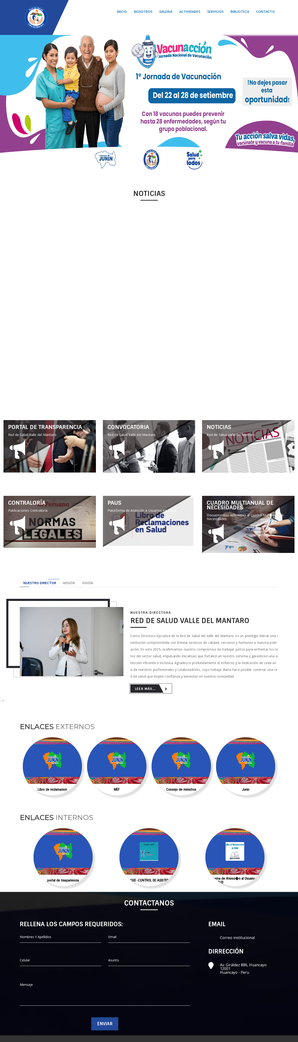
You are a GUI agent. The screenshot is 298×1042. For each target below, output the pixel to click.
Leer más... (49, 434)
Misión (69, 583)
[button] (22, 97)
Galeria (165, 11)
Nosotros (143, 11)
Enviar (104, 1024)
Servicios (215, 11)
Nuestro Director (39, 583)
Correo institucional (237, 937)
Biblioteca (239, 11)
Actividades (189, 11)
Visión (87, 583)
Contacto (265, 11)
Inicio (122, 11)
